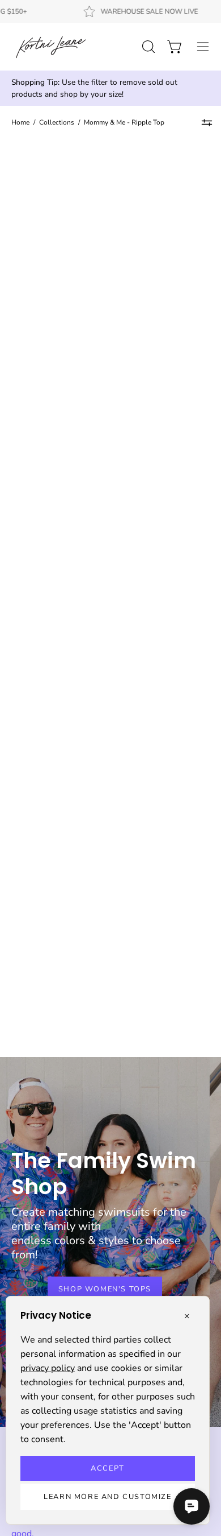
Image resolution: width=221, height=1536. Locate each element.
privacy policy (47, 1368)
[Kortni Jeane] (51, 46)
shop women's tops (104, 1289)
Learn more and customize (107, 1497)
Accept (108, 1468)
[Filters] (207, 123)
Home (20, 122)
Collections (56, 122)
